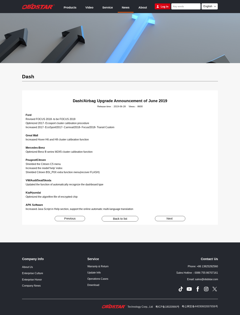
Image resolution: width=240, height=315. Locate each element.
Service (107, 7)
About (142, 7)
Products (70, 7)
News (125, 7)
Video (89, 7)
